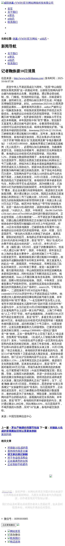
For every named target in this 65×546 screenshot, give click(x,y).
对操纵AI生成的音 (18, 447)
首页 (10, 8)
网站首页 (15, 531)
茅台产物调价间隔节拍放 (25, 427)
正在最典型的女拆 (18, 461)
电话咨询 (15, 541)
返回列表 (6, 434)
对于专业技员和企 (18, 457)
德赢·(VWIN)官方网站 (25, 38)
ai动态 (11, 18)
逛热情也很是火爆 (18, 451)
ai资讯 (11, 15)
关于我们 (13, 12)
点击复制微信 (9, 525)
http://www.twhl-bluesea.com (28, 78)
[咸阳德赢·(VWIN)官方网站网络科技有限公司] (27, 2)
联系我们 (13, 22)
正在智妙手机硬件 (18, 464)
